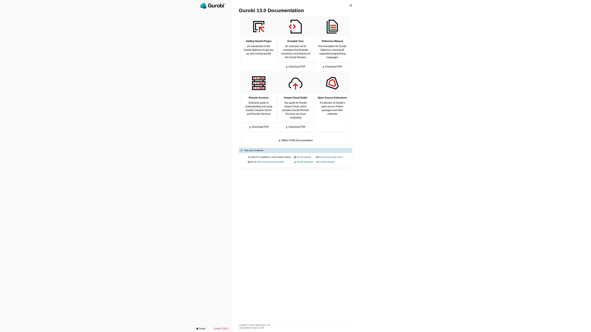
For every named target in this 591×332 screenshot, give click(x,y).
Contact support (326, 161)
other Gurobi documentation (270, 161)
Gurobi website (304, 157)
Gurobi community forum (331, 157)
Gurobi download (305, 161)
